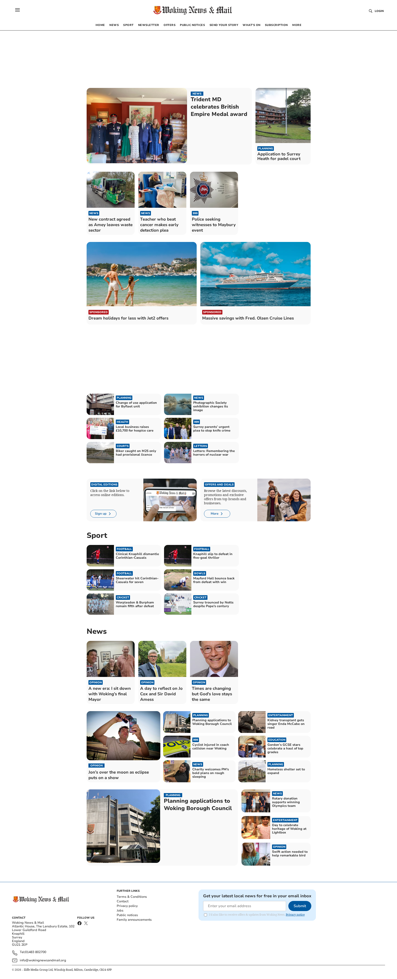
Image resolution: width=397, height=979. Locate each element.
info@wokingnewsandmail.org (43, 960)
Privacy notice (295, 914)
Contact (122, 901)
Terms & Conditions (132, 897)
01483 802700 (35, 952)
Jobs (120, 910)
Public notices (127, 915)
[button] (17, 9)
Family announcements (134, 919)
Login (379, 11)
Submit (300, 906)
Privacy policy (127, 906)
